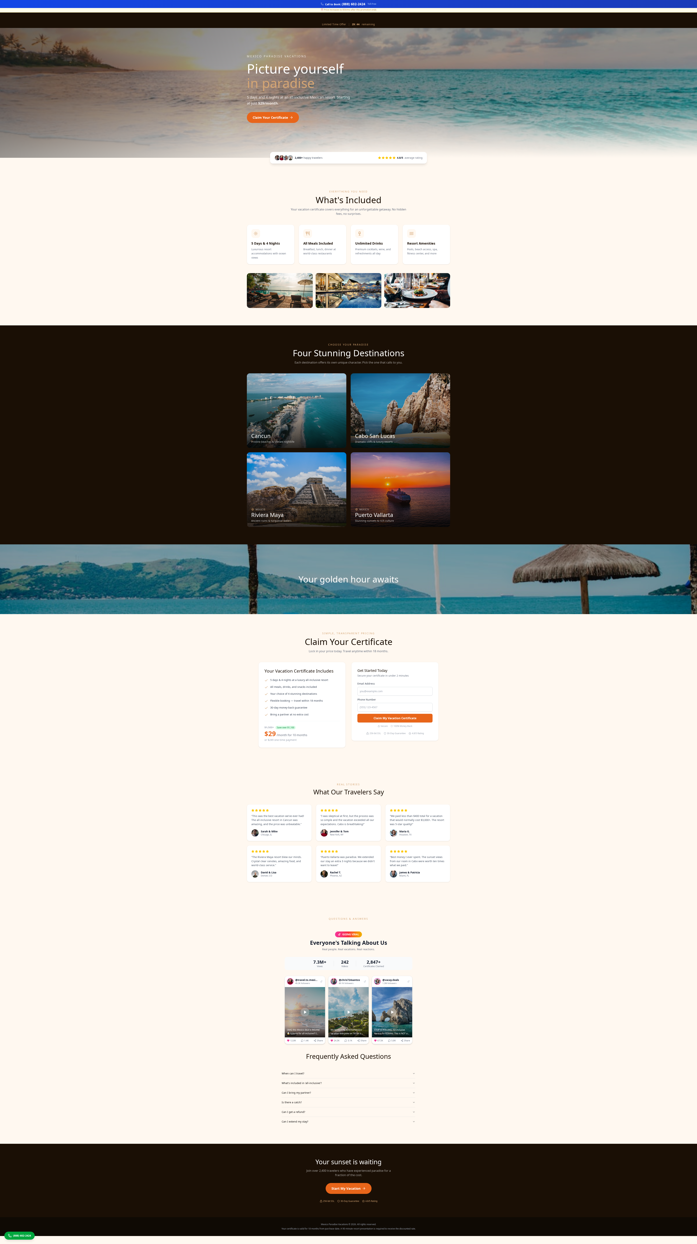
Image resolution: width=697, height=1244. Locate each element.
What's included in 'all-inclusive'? (302, 1083)
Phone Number (366, 699)
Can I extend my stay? (295, 1121)
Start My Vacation (346, 1188)
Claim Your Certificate (270, 117)
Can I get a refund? (293, 1112)
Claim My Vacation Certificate (395, 718)
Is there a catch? (292, 1102)
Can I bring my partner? (296, 1092)
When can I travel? (293, 1073)
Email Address (366, 683)
